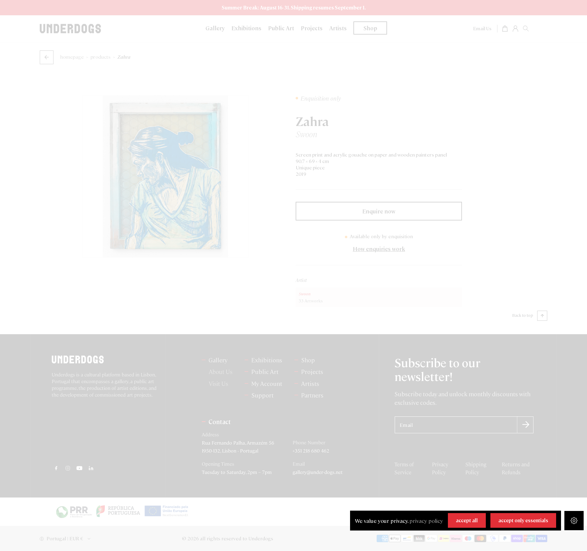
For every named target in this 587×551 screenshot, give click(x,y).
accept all (467, 520)
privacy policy (426, 520)
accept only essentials (523, 520)
